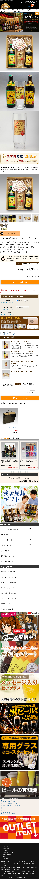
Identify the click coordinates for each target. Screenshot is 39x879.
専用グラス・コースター (8, 582)
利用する (28, 300)
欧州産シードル (5, 603)
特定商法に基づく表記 (8, 848)
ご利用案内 (5, 850)
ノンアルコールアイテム (8, 577)
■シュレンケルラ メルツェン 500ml (21, 341)
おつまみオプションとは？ (8, 314)
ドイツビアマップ (7, 808)
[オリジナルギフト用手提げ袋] (9, 417)
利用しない (20, 300)
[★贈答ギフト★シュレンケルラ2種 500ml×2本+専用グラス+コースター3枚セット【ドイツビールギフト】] (19, 193)
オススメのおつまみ (7, 609)
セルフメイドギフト (7, 561)
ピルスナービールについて (10, 803)
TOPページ (5, 846)
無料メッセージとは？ (7, 302)
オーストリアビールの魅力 (10, 801)
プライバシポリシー (8, 852)
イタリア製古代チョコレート (10, 598)
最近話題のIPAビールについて (11, 806)
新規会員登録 (32, 2)
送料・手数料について (8, 854)
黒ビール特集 (5, 551)
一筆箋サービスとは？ (7, 309)
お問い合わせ (6, 858)
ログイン (26, 2)
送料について (27, 13)
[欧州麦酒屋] (8, 6)
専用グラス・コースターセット (10, 556)
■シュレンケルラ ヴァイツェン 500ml (22, 351)
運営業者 (5, 856)
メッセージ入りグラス (7, 588)
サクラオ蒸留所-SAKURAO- (9, 593)
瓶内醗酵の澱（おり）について (11, 813)
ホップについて (7, 810)
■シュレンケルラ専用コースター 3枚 (21, 371)
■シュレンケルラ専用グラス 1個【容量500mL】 (22, 362)
